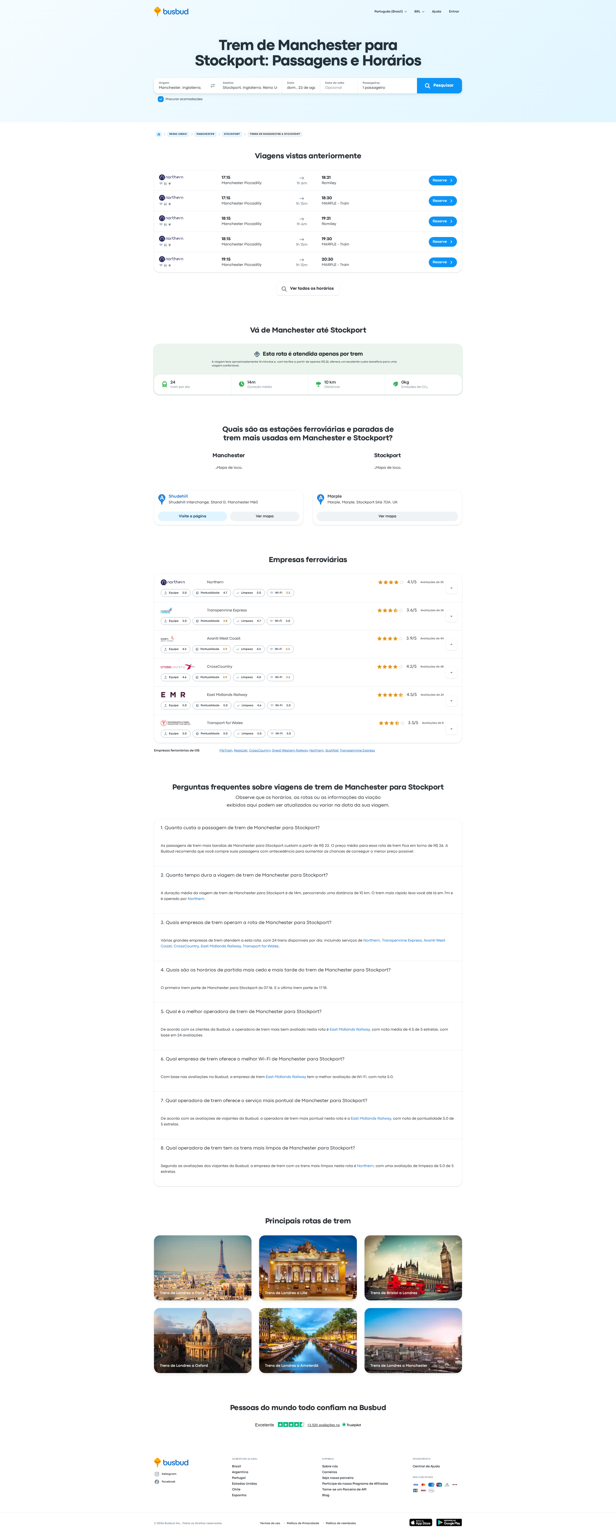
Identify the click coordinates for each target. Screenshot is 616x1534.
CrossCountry (219, 666)
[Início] (159, 134)
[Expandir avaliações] (451, 588)
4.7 (225, 593)
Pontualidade (210, 593)
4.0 (259, 677)
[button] (212, 85)
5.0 (184, 593)
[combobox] (181, 85)
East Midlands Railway (227, 695)
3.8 (225, 621)
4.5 (259, 649)
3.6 (288, 677)
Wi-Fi (278, 593)
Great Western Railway (290, 750)
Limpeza (247, 593)
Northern (215, 582)
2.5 (288, 649)
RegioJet (241, 750)
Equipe (174, 593)
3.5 (288, 593)
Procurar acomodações (184, 99)
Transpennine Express (227, 610)
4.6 (184, 677)
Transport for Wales (225, 723)
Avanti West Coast (223, 638)
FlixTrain (225, 750)
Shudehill (178, 496)
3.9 (225, 649)
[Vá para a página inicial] (171, 11)
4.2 (184, 649)
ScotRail (331, 750)
